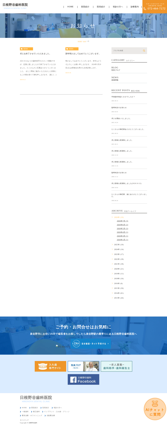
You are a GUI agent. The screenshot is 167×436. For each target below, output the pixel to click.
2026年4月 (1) (122, 232)
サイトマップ (24, 420)
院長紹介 (45, 408)
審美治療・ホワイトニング (32, 415)
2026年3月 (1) (122, 236)
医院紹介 (34, 408)
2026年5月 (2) (122, 229)
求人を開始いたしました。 (121, 118)
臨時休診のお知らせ (119, 107)
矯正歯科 (36, 411)
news (25, 49)
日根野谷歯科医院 (15, 6)
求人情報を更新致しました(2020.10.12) (126, 183)
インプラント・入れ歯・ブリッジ (56, 411)
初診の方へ (58, 408)
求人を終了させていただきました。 (35, 54)
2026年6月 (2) (122, 225)
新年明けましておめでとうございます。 (83, 54)
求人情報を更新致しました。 (122, 140)
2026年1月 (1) (122, 240)
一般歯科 (25, 411)
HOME (80, 41)
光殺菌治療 (51, 415)
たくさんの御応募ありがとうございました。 (128, 129)
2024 (84, 41)
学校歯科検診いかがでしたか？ (123, 97)
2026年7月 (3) (122, 221)
